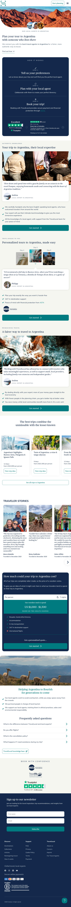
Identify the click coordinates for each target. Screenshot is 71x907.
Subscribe (35, 829)
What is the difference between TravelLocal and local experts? (27, 724)
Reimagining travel (11, 856)
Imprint (49, 852)
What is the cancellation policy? (15, 736)
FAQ (27, 846)
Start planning (57, 3)
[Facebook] (5, 871)
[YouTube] (17, 871)
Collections (8, 849)
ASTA (42, 111)
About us (50, 846)
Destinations (8, 846)
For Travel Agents (53, 856)
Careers (49, 849)
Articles (7, 852)
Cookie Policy (30, 852)
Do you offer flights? (11, 730)
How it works (8, 859)
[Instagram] (9, 871)
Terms (28, 856)
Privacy (28, 849)
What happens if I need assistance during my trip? (23, 742)
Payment (29, 859)
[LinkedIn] (13, 871)
